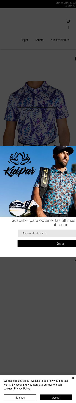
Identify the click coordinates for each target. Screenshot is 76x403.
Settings (20, 397)
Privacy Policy (22, 388)
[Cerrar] (70, 380)
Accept (56, 397)
